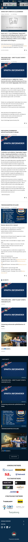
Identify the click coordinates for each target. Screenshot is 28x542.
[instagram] (2, 527)
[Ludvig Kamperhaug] (20, 483)
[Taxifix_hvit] (21, 1)
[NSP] (8, 487)
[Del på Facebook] (24, 50)
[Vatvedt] (20, 474)
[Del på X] (26, 50)
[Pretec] (20, 487)
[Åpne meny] (6, 7)
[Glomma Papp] (20, 470)
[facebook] (5, 527)
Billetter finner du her (21, 259)
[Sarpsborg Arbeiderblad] (8, 474)
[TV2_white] (10, 1)
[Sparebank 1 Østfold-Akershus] (14, 492)
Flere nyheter (14, 456)
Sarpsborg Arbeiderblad (6, 46)
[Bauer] (8, 501)
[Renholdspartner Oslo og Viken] (8, 507)
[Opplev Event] (20, 507)
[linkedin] (7, 527)
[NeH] (20, 501)
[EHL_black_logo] (4, 1)
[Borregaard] (8, 470)
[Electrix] (8, 483)
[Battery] (15, 1)
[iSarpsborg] (14, 512)
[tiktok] (10, 527)
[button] (10, 4)
